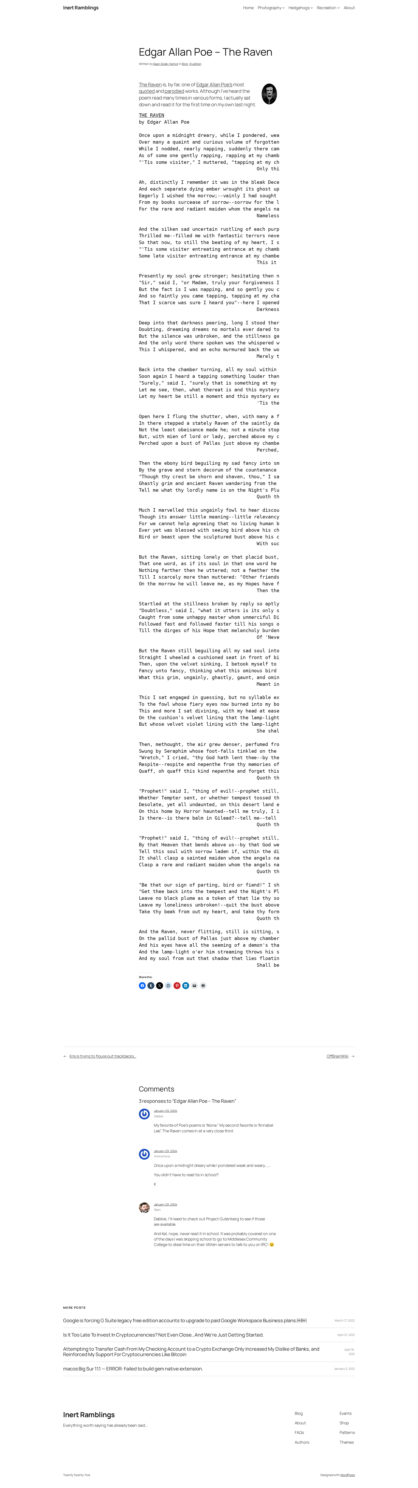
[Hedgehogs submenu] (311, 8)
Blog (185, 64)
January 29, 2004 (165, 1111)
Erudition (195, 64)
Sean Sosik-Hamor (165, 64)
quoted (147, 91)
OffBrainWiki (338, 1056)
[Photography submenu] (283, 8)
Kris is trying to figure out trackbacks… (102, 1056)
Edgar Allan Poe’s (214, 84)
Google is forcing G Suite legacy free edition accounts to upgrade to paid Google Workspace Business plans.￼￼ (185, 1320)
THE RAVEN (151, 115)
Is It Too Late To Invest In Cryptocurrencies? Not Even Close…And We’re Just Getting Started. (163, 1335)
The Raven (150, 84)
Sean (157, 1209)
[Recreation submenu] (338, 8)
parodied (174, 91)
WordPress (347, 1475)
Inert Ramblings (81, 7)
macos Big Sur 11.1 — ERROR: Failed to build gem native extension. (133, 1369)
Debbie (158, 1116)
